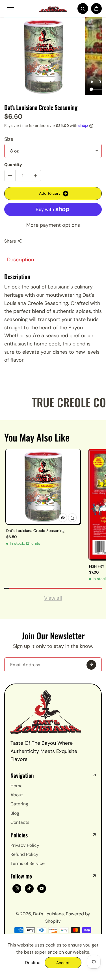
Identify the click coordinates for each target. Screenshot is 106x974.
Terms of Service (27, 863)
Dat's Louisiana (48, 914)
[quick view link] (63, 518)
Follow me (21, 876)
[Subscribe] (91, 665)
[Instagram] (16, 888)
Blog (14, 813)
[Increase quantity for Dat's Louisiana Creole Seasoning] (35, 175)
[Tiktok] (29, 888)
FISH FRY (96, 566)
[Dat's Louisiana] (53, 8)
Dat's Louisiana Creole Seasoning (35, 530)
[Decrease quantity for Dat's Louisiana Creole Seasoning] (10, 175)
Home (16, 786)
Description (20, 259)
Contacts (19, 822)
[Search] (82, 8)
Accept (63, 962)
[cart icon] (96, 8)
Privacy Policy (24, 845)
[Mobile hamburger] (10, 8)
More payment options (53, 225)
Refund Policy (24, 854)
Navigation (22, 775)
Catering (19, 804)
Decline (32, 962)
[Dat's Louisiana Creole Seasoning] (43, 486)
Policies (19, 834)
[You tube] (41, 888)
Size (8, 139)
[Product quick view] (72, 518)
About (16, 795)
